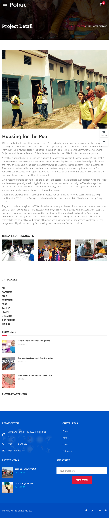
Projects (81, 26)
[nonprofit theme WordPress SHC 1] (18, 241)
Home (72, 26)
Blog (4, 296)
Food (4, 304)
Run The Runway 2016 (25, 468)
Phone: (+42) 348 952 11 (19, 443)
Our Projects (8, 320)
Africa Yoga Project (24, 483)
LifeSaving (7, 316)
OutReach (67, 451)
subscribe (82, 480)
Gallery (6, 308)
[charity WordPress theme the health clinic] (91, 241)
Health (5, 312)
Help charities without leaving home (34, 340)
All (3, 288)
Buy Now (104, 144)
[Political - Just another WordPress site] (18, 4)
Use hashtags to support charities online (35, 358)
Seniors (6, 324)
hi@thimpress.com (16, 450)
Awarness (7, 292)
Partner (65, 437)
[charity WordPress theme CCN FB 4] (54, 241)
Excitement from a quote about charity (35, 375)
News (65, 444)
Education (7, 300)
